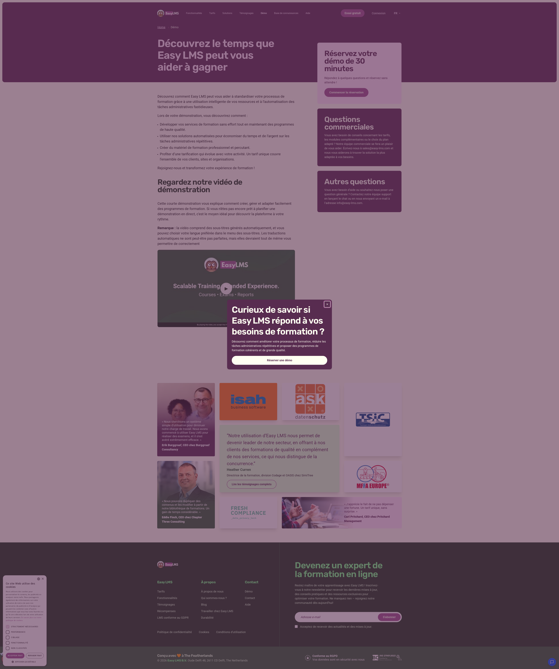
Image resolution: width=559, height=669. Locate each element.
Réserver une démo (279, 360)
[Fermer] (327, 304)
